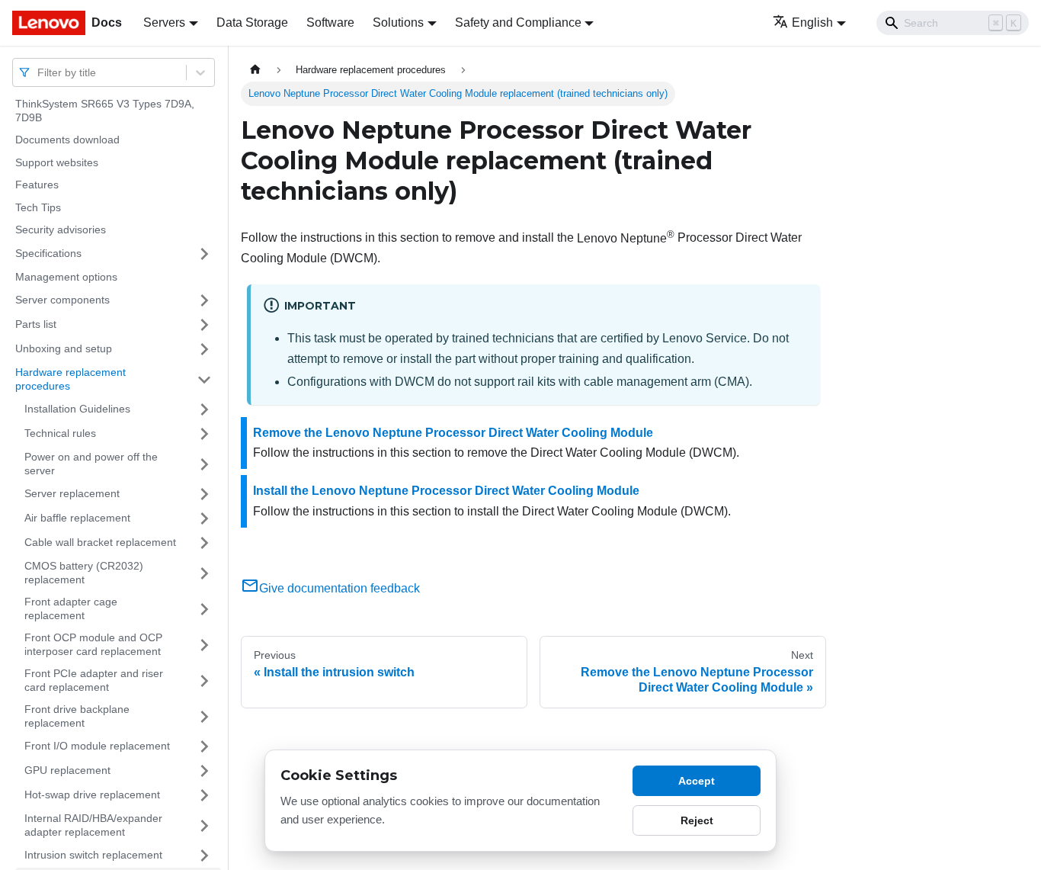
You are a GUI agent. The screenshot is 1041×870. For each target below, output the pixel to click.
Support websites (56, 162)
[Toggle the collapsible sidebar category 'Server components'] (204, 300)
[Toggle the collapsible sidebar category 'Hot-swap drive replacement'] (204, 795)
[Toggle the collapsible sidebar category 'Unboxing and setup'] (204, 349)
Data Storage (252, 22)
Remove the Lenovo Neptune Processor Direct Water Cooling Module (453, 432)
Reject (697, 820)
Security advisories (60, 229)
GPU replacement (67, 770)
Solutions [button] (398, 22)
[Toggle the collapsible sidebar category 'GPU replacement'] (204, 771)
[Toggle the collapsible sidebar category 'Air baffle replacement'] (204, 518)
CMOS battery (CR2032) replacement (83, 573)
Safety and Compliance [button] (518, 22)
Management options (66, 277)
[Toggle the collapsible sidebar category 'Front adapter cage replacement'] (204, 609)
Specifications (48, 253)
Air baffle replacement (77, 518)
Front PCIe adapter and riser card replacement (93, 680)
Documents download (67, 139)
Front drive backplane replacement (77, 716)
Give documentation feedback (339, 588)
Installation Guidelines (77, 409)
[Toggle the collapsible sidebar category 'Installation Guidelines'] (204, 409)
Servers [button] (164, 22)
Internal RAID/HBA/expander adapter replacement (93, 825)
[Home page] (255, 70)
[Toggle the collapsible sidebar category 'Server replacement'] (204, 494)
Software (330, 22)
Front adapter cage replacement (70, 608)
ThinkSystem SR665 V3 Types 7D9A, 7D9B (104, 111)
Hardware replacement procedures (70, 379)
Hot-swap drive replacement (92, 794)
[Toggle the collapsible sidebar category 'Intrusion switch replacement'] (204, 855)
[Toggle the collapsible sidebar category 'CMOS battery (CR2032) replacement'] (204, 573)
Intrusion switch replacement (93, 855)
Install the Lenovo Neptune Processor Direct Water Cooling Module (446, 490)
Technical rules (60, 433)
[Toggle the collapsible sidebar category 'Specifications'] (204, 254)
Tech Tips (38, 207)
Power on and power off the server (91, 464)
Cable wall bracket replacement (100, 542)
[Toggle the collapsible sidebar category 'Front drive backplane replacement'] (204, 716)
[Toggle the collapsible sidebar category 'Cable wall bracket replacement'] (204, 543)
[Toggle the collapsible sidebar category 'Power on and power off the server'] (204, 464)
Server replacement (72, 493)
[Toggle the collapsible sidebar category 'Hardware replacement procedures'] (204, 379)
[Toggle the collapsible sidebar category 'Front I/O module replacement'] (204, 746)
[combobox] (38, 72)
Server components (62, 300)
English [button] (812, 22)
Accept (696, 781)
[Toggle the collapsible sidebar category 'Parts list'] (204, 325)
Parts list (35, 324)
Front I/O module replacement (97, 746)
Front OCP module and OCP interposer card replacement (93, 644)
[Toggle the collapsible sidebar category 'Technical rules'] (204, 434)
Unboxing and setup (63, 348)
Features (37, 184)
